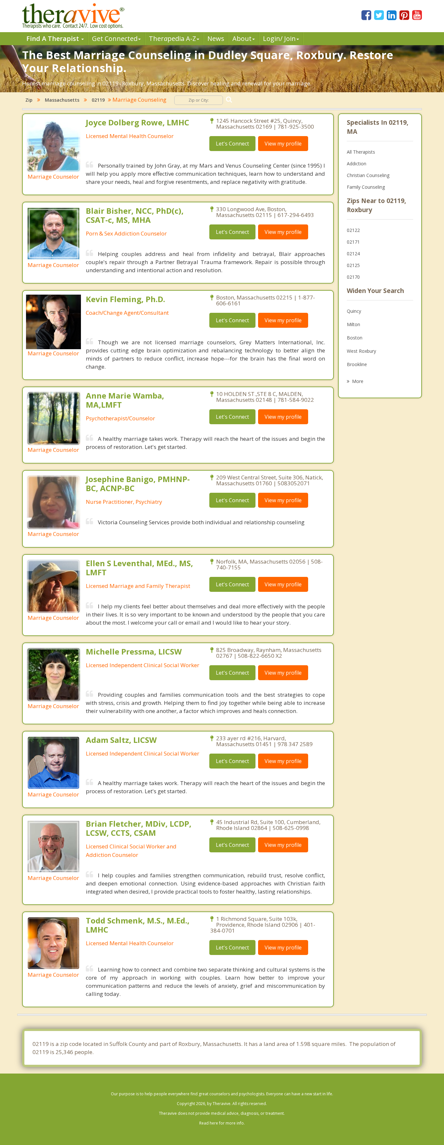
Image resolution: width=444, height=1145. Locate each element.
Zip (29, 100)
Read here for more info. (222, 1123)
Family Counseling (366, 187)
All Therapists (361, 152)
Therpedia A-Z (172, 38)
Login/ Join (279, 38)
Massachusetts (62, 100)
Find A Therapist (53, 38)
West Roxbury (361, 351)
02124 (353, 253)
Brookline (357, 364)
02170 (353, 277)
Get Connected (114, 38)
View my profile (283, 143)
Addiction (356, 163)
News (215, 38)
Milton (353, 324)
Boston (354, 338)
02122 (353, 230)
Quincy (354, 311)
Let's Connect (232, 143)
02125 (353, 265)
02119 (98, 100)
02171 (353, 242)
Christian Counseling (368, 175)
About (242, 38)
